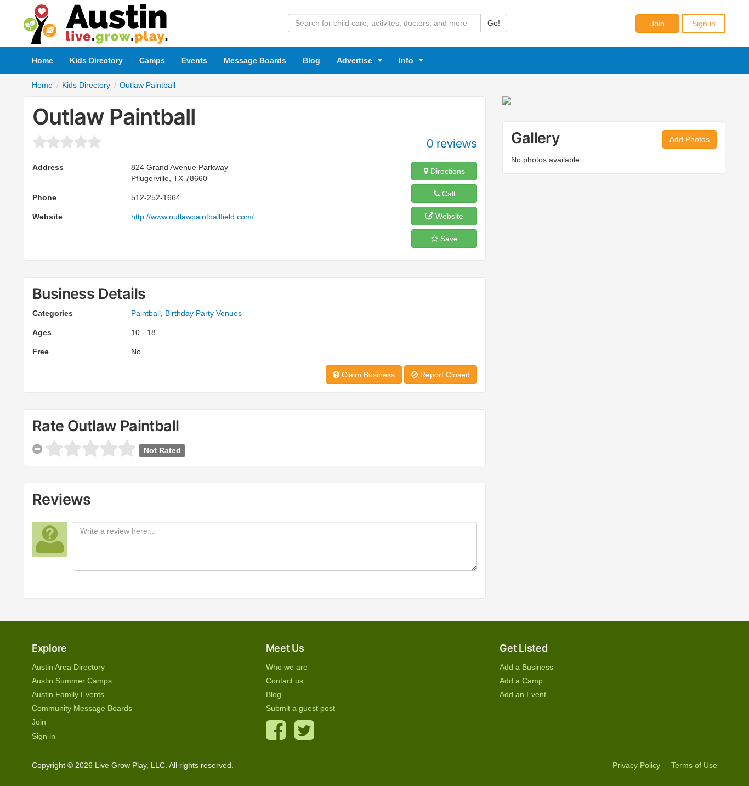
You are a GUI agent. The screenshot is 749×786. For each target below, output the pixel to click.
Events (194, 60)
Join (657, 23)
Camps (152, 60)
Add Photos (689, 139)
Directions (446, 171)
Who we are (287, 667)
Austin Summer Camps (72, 680)
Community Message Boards (82, 708)
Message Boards (255, 60)
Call (447, 193)
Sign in (704, 23)
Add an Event (523, 694)
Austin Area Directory (68, 667)
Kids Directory (96, 60)
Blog (311, 60)
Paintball (146, 313)
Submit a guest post (300, 708)
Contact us (284, 680)
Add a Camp (521, 680)
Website (448, 216)
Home (42, 60)
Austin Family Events (68, 694)
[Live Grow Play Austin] (96, 21)
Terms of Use (694, 765)
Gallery (535, 138)
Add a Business (526, 667)
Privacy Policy (636, 765)
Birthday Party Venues (203, 313)
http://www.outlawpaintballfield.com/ (192, 216)
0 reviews (452, 143)
